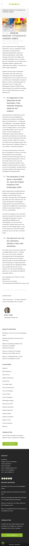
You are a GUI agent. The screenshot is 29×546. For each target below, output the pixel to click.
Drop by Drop (5, 381)
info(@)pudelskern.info (11, 468)
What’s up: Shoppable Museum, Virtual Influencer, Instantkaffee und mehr (14, 509)
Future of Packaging (7, 390)
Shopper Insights (6, 43)
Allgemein (4, 368)
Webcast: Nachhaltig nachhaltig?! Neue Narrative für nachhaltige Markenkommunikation (12, 346)
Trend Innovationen (7, 423)
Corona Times (6, 374)
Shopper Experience (18, 41)
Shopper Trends (6, 420)
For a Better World (7, 384)
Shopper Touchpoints (7, 416)
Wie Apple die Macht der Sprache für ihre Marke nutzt (13, 493)
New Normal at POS (7, 403)
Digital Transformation (8, 378)
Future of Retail (6, 394)
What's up (4, 426)
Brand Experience (7, 371)
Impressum (11, 544)
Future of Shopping (7, 397)
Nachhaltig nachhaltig (7, 400)
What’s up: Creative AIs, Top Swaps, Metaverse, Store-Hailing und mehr (13, 504)
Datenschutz (17, 544)
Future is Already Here (8, 387)
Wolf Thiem (16, 43)
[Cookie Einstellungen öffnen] (3, 544)
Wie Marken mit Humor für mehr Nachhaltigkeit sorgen (13, 487)
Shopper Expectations (8, 407)
